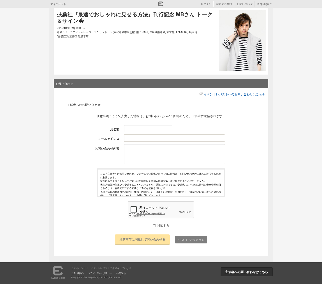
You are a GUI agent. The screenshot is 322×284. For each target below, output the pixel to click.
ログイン (206, 3)
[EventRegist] (161, 5)
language (263, 3)
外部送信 (121, 273)
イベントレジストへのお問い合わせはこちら (234, 94)
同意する (163, 225)
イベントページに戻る (190, 239)
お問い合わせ (245, 3)
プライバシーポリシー (100, 273)
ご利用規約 (78, 273)
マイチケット (58, 4)
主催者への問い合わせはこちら (246, 272)
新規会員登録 (224, 3)
